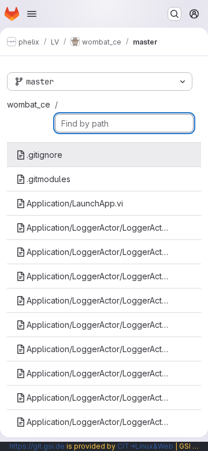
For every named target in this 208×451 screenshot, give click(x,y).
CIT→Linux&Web (145, 446)
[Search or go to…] (174, 14)
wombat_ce (28, 104)
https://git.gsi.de (37, 446)
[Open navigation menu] (32, 14)
